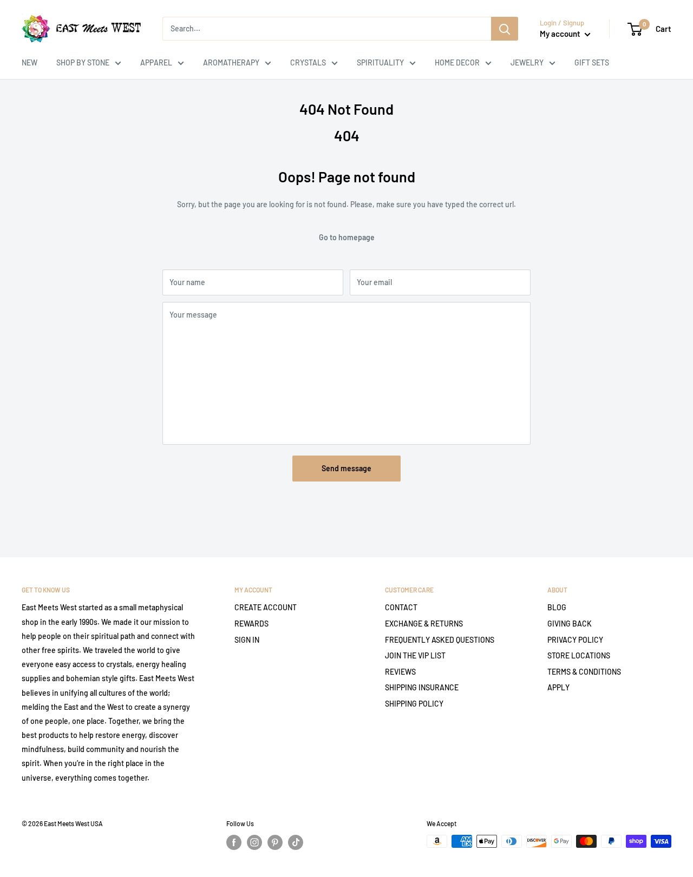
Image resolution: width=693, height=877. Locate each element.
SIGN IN (246, 639)
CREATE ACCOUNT (265, 607)
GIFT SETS (591, 62)
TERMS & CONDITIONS (584, 671)
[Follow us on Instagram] (254, 842)
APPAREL (156, 62)
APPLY (558, 687)
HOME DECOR (457, 62)
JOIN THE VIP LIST (415, 655)
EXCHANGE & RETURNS (424, 623)
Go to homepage (347, 237)
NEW (29, 62)
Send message (346, 468)
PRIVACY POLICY (575, 639)
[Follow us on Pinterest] (275, 842)
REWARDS (251, 623)
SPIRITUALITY (380, 62)
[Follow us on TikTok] (295, 842)
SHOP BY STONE (82, 62)
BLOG (556, 607)
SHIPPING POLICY (414, 703)
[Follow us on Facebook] (233, 842)
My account (561, 33)
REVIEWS (400, 671)
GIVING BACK (569, 623)
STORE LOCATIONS (578, 655)
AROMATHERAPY (231, 62)
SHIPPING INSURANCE (422, 687)
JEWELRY (527, 62)
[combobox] (326, 29)
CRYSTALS (308, 62)
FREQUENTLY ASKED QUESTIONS (439, 639)
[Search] (504, 29)
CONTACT (401, 607)
